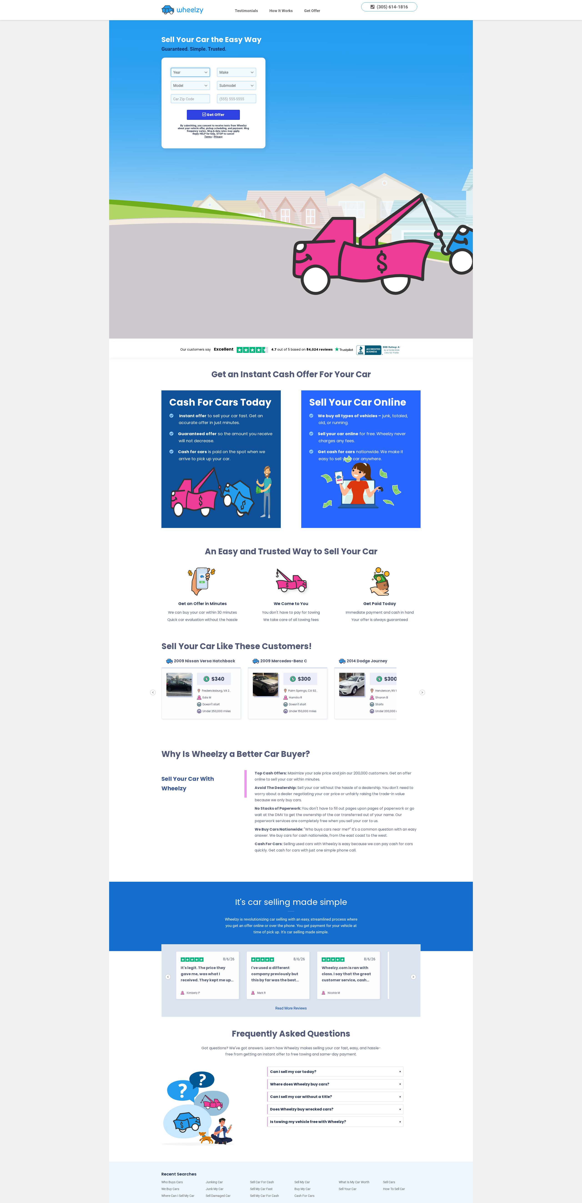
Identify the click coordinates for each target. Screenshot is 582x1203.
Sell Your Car (347, 1189)
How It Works (281, 10)
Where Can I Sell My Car (177, 1196)
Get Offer (312, 10)
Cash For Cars (304, 1196)
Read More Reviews (291, 1008)
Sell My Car (302, 1182)
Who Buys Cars (172, 1182)
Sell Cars (389, 1182)
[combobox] (190, 72)
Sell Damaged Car (218, 1196)
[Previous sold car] (153, 692)
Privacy (218, 136)
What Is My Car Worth (354, 1182)
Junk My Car (214, 1189)
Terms (208, 136)
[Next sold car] (422, 692)
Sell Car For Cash (262, 1182)
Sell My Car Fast (261, 1189)
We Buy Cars (170, 1189)
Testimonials (246, 10)
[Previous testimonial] (168, 977)
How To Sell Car (394, 1189)
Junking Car (214, 1182)
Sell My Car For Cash (264, 1196)
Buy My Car (302, 1189)
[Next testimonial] (413, 977)
